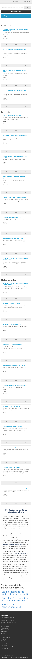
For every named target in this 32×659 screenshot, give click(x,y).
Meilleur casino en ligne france (12, 426)
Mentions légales (5, 624)
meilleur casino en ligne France (13, 544)
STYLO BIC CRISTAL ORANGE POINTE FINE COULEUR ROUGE (15, 283)
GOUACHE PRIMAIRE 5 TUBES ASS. (13, 238)
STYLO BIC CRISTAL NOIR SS (11, 406)
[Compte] (22, 1)
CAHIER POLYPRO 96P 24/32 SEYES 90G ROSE (14, 70)
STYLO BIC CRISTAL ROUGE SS (12, 324)
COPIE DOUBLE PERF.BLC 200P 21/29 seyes (15, 488)
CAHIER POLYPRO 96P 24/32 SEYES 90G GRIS (14, 50)
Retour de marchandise (6, 630)
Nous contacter (4, 628)
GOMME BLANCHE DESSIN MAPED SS (14, 365)
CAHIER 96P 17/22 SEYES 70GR (12, 115)
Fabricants (3, 636)
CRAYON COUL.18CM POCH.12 (12, 217)
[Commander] (29, 1)
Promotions (4, 640)
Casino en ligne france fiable (11, 467)
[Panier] (27, 1)
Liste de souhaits (5, 648)
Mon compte (4, 645)
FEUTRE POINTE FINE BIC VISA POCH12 (14, 197)
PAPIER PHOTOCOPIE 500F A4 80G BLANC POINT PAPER (15, 29)
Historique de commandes (7, 646)
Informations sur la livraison (7, 620)
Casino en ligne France (20, 553)
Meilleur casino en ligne (10, 447)
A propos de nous (5, 619)
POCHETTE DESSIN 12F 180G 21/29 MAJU (15, 136)
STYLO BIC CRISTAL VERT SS (11, 304)
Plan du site (4, 631)
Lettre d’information (6, 650)
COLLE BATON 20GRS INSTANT (12, 344)
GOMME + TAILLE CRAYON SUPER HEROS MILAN (15, 156)
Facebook (16, 1)
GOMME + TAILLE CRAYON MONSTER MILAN (14, 177)
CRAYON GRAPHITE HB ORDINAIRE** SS (15, 385)
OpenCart (10, 655)
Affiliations (3, 639)
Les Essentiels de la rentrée (7, 617)
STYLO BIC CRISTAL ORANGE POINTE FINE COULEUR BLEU (15, 259)
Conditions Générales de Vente (8, 622)
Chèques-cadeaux (5, 637)
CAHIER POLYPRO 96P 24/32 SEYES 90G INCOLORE (14, 91)
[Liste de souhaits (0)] (25, 1)
